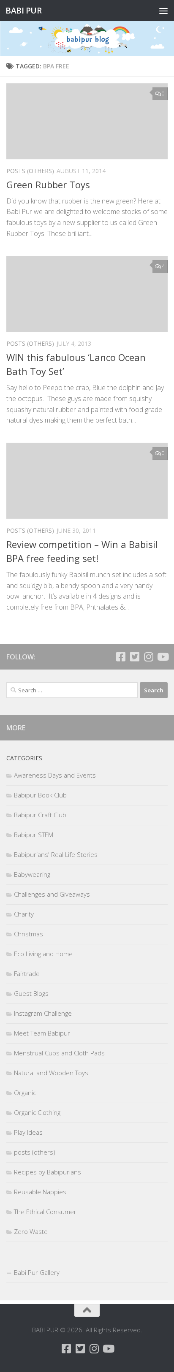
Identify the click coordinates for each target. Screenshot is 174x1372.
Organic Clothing (37, 1112)
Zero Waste (31, 1231)
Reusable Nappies (40, 1192)
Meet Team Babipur (42, 1033)
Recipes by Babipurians (47, 1172)
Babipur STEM (33, 834)
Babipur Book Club (40, 795)
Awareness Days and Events (55, 775)
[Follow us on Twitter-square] (134, 656)
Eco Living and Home (43, 953)
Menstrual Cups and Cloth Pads (59, 1053)
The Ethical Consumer (45, 1211)
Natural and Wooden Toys (51, 1072)
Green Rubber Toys (48, 184)
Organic (25, 1092)
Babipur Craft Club (40, 815)
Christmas (28, 934)
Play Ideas (28, 1132)
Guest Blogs (31, 993)
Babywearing (32, 874)
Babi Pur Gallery (37, 1272)
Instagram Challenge (43, 1013)
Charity (24, 914)
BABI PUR (23, 10)
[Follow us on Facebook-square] (120, 656)
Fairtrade (27, 973)
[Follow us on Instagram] (148, 656)
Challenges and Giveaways (52, 894)
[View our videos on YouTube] (162, 656)
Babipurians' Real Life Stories (56, 854)
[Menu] (163, 10)
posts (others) (30, 171)
